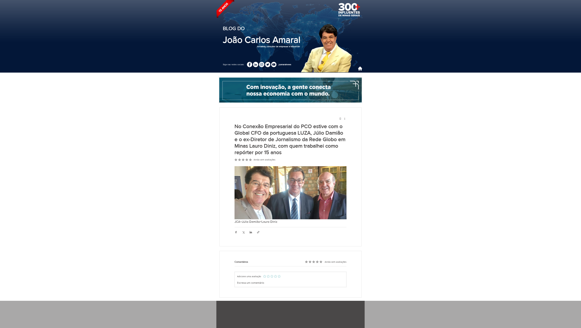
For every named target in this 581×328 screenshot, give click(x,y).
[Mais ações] (344, 118)
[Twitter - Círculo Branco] (267, 64)
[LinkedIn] (255, 64)
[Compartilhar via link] (258, 232)
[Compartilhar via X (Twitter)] (243, 232)
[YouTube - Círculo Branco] (273, 64)
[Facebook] (249, 64)
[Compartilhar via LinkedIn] (250, 232)
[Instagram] (261, 64)
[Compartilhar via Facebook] (236, 232)
